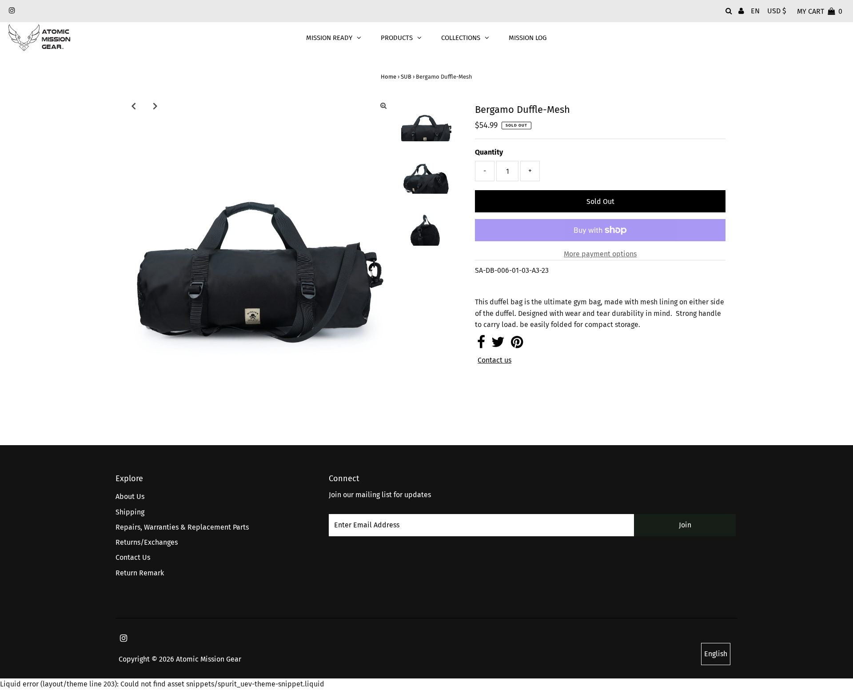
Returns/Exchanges (147, 542)
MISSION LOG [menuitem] (527, 38)
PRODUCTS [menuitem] (397, 38)
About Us (130, 496)
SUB (406, 76)
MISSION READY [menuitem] (329, 38)
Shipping (130, 512)
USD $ (776, 11)
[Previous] (133, 106)
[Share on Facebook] (481, 344)
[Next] (155, 106)
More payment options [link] (600, 254)
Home (388, 76)
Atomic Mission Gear (208, 659)
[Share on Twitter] (498, 344)
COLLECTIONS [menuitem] (460, 38)
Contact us (494, 360)
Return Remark (140, 573)
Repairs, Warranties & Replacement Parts (182, 527)
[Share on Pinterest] (517, 344)
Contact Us (133, 557)
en (755, 11)
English (715, 654)
